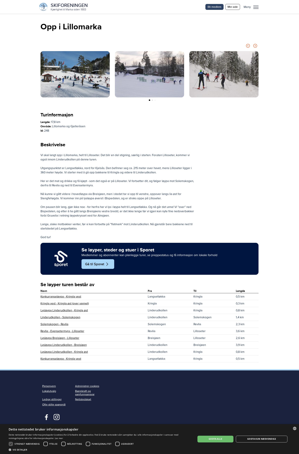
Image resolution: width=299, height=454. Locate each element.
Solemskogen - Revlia (54, 324)
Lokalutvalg (49, 391)
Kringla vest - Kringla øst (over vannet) (64, 303)
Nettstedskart (83, 399)
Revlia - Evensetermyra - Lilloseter (62, 331)
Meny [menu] (256, 7)
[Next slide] (255, 46)
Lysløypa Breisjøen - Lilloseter (59, 338)
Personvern (49, 386)
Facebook (45, 416)
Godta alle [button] (215, 438)
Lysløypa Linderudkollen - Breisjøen (63, 345)
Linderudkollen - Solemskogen (60, 317)
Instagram (56, 416)
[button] (252, 7)
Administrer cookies (87, 386)
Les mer (59, 438)
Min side (233, 7)
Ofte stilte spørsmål (54, 404)
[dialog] (149, 439)
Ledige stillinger (52, 399)
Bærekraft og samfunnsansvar (84, 392)
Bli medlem (214, 7)
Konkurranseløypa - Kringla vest (60, 296)
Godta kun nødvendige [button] (261, 438)
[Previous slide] (248, 46)
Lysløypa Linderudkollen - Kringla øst (64, 310)
